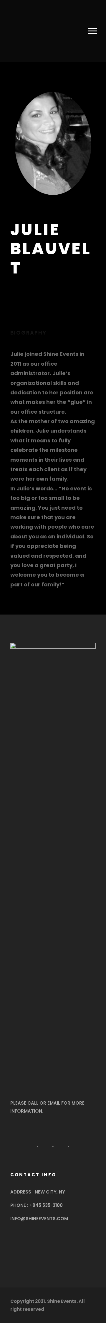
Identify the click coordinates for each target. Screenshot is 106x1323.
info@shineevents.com (39, 1218)
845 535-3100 (47, 1205)
